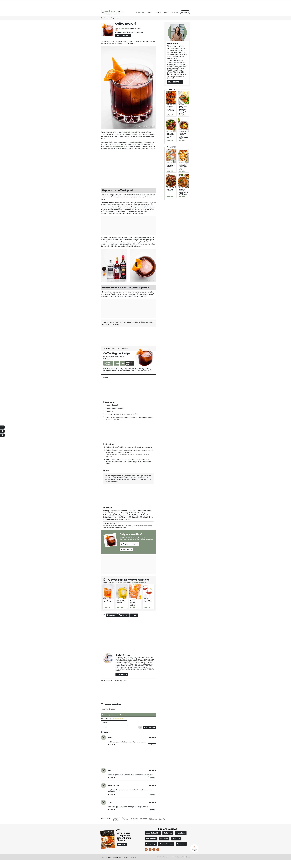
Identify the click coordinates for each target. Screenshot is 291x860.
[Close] (169, 413)
